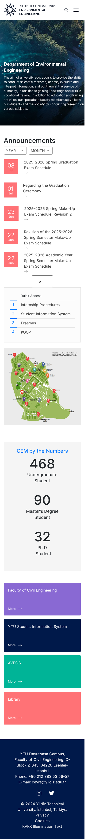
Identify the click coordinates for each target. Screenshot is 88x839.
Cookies (42, 820)
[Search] (66, 10)
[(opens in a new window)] (40, 794)
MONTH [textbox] (38, 150)
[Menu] (76, 10)
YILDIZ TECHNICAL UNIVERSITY (39, 6)
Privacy (42, 815)
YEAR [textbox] (11, 150)
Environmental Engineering (32, 12)
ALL (42, 282)
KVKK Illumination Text (42, 826)
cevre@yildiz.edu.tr (49, 782)
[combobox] (15, 150)
